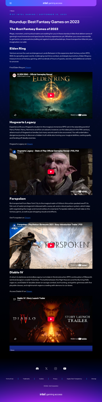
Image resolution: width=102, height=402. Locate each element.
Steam (28, 67)
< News (12, 11)
